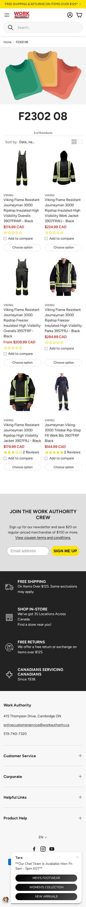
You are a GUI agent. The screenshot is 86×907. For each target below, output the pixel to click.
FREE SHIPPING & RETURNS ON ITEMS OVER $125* (41, 4)
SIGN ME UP (65, 551)
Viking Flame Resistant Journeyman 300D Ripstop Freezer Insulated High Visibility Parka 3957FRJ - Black (63, 320)
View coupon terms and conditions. (43, 537)
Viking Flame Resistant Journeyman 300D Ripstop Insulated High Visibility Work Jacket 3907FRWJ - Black (63, 210)
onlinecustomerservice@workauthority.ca (36, 725)
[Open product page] (22, 172)
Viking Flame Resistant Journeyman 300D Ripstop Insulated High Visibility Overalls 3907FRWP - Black (21, 210)
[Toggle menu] (7, 15)
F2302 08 (22, 42)
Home (7, 42)
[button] (43, 27)
